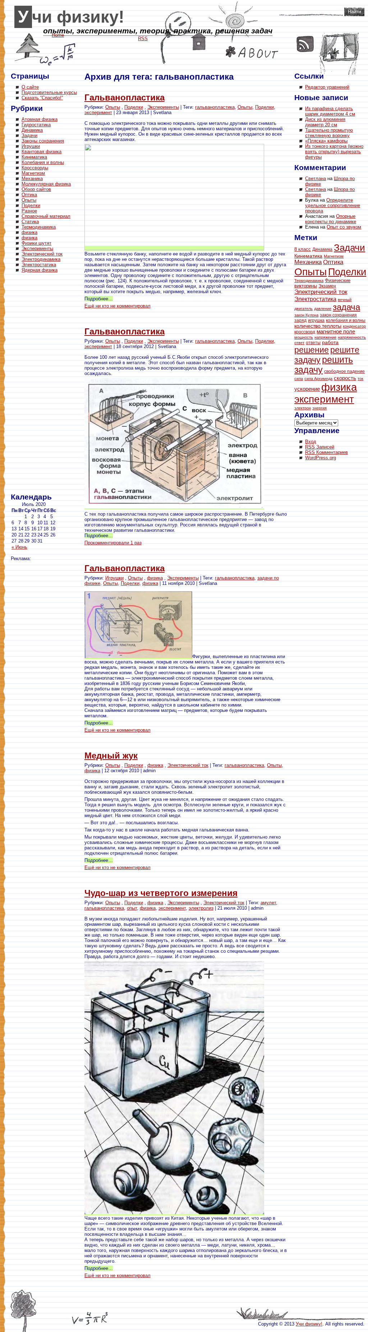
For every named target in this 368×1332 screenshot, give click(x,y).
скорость (345, 378)
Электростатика (39, 264)
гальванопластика (215, 107)
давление (322, 308)
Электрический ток (42, 254)
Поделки (31, 205)
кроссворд (304, 331)
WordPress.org (320, 457)
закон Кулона (306, 315)
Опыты (29, 200)
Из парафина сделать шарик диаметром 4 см (330, 111)
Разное (29, 211)
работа (330, 342)
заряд (300, 320)
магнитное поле (336, 331)
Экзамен (327, 286)
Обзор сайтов (36, 189)
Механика (32, 178)
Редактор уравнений (327, 87)
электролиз (201, 908)
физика (29, 232)
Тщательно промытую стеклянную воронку (329, 132)
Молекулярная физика (46, 184)
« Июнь (19, 547)
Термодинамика (39, 227)
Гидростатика (36, 124)
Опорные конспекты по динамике (330, 219)
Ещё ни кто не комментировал (117, 306)
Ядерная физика (40, 270)
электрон (302, 408)
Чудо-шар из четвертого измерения (161, 893)
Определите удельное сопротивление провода (332, 205)
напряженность (352, 337)
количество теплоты (317, 326)
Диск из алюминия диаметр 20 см (325, 122)
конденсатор (354, 326)
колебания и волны (345, 320)
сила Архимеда (318, 378)
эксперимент (98, 112)
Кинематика (34, 157)
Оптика (29, 194)
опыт (132, 908)
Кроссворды (35, 167)
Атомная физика (40, 119)
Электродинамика (41, 259)
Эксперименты (37, 248)
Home (198, 41)
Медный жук (111, 755)
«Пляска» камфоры (326, 141)
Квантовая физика (41, 151)
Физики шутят (36, 243)
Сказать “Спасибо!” (42, 97)
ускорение (307, 389)
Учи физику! (71, 17)
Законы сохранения (43, 141)
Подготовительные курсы (49, 92)
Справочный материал (46, 216)
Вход (310, 441)
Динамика (32, 130)
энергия (319, 408)
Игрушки (31, 146)
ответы (313, 342)
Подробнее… (98, 298)
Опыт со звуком (344, 227)
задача (346, 307)
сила (298, 378)
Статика (30, 221)
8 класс (302, 249)
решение (311, 350)
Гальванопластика (124, 97)
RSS (305, 44)
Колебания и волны (43, 162)
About (252, 52)
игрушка (316, 320)
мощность (303, 337)
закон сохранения (338, 315)
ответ (299, 343)
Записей (319, 447)
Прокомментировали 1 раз (113, 542)
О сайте (30, 87)
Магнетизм (33, 173)
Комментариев (326, 452)
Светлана (315, 178)
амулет (268, 902)
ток (360, 378)
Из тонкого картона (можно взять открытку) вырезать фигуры (334, 152)
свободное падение (344, 371)
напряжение (325, 337)
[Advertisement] (39, 384)
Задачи (29, 135)
